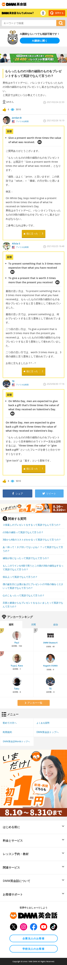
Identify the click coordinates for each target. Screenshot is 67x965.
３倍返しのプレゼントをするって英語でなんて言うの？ (32, 524)
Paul (16, 642)
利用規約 (7, 732)
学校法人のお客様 (33, 948)
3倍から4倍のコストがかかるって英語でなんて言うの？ (32, 539)
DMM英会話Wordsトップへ (16, 741)
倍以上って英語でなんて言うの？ (20, 576)
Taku (16, 688)
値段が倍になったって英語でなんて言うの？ (26, 558)
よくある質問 (42, 722)
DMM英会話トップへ (47, 732)
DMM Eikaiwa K (50, 642)
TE (50, 688)
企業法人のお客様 (33, 938)
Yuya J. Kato (17, 665)
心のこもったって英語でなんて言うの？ (23, 595)
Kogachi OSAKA (50, 665)
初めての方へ (10, 722)
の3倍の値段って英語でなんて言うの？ (23, 532)
